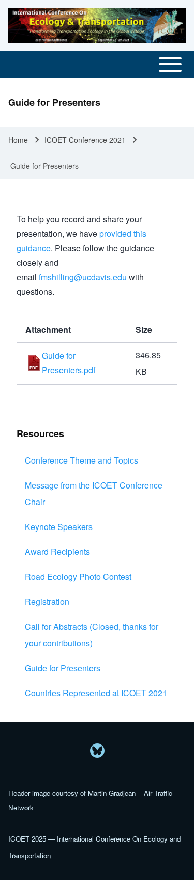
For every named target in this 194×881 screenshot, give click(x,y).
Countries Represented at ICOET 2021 (96, 693)
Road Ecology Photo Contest (78, 576)
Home (18, 139)
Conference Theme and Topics (81, 460)
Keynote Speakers (59, 527)
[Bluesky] (97, 750)
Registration (47, 601)
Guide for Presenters (62, 668)
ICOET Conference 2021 (85, 139)
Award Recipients (57, 552)
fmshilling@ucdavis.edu (83, 277)
